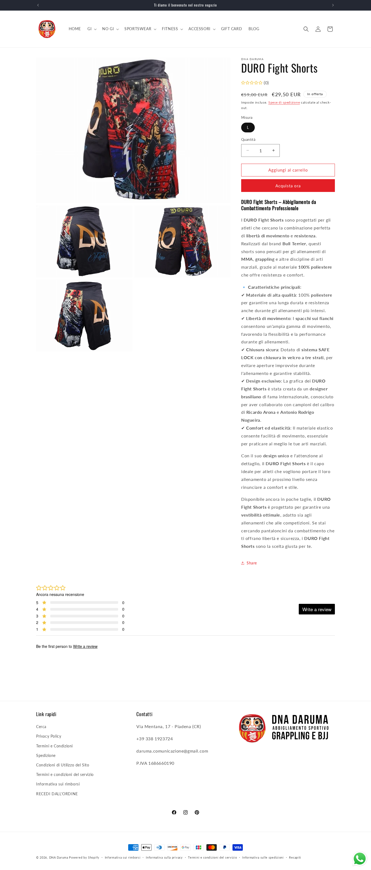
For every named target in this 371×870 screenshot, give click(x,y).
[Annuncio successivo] (333, 5)
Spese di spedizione (284, 102)
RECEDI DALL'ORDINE (57, 793)
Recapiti (295, 857)
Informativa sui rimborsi (58, 784)
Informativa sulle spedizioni (263, 857)
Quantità (248, 139)
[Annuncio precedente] (38, 5)
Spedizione (46, 755)
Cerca (41, 726)
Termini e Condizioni (54, 746)
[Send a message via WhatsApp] (359, 858)
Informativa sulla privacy (164, 857)
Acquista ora (288, 185)
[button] (91, 29)
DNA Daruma (58, 857)
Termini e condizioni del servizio (65, 774)
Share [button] (252, 563)
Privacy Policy (48, 736)
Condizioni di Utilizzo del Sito (62, 765)
